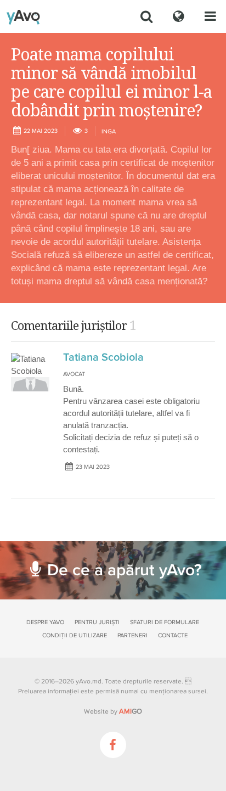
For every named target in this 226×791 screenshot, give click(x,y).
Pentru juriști (97, 622)
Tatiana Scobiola (103, 357)
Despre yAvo (45, 622)
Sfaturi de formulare (164, 622)
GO (130, 711)
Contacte (173, 635)
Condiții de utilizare (74, 635)
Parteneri (132, 635)
